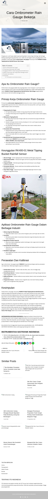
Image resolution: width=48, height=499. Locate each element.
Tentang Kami (5, 467)
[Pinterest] (25, 497)
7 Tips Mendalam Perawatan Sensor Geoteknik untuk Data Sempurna (12, 369)
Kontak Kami (5, 473)
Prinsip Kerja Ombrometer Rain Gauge (11, 69)
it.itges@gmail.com (28, 338)
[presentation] (35, 371)
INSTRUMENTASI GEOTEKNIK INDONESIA (14, 77)
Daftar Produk (5, 469)
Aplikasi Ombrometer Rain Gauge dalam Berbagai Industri (15, 72)
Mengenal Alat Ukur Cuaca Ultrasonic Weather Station (10, 350)
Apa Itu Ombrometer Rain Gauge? (10, 67)
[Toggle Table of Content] (27, 66)
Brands (3, 471)
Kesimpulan (5, 75)
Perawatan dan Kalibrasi (8, 74)
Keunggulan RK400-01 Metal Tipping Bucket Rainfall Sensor (16, 70)
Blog (24, 9)
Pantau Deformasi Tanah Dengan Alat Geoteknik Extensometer (37, 350)
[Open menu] (44, 3)
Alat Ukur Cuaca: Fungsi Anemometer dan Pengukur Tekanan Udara (35, 383)
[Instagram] (23, 497)
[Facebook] (21, 497)
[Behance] (27, 497)
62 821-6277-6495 (17, 338)
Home (3, 465)
